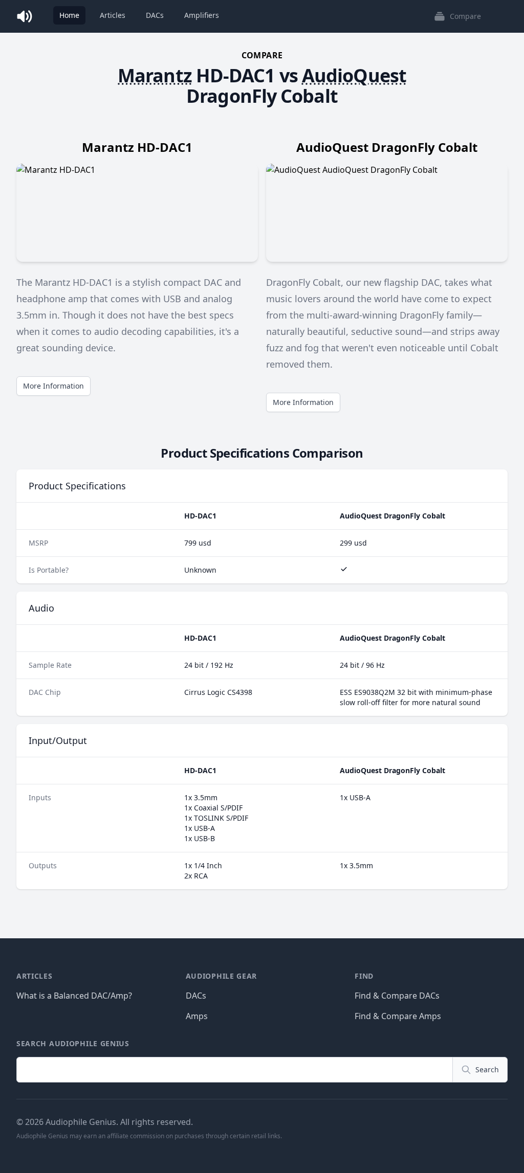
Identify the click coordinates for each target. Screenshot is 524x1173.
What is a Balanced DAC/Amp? (74, 995)
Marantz (155, 75)
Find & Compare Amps (398, 1016)
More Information (53, 386)
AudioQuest (354, 75)
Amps (197, 1016)
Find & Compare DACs (397, 995)
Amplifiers (201, 15)
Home (69, 15)
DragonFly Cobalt (262, 95)
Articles (112, 15)
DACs (155, 15)
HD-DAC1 (235, 75)
